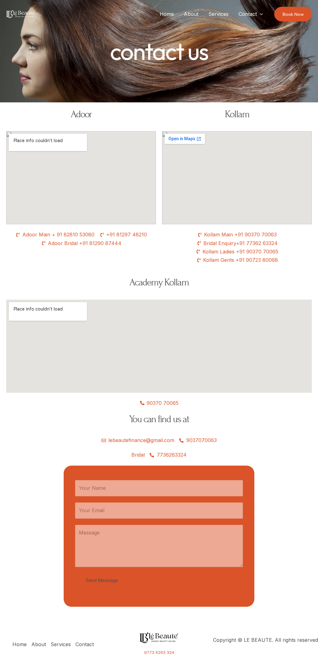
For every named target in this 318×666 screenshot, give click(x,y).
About (191, 14)
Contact (247, 14)
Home (167, 14)
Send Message (102, 580)
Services (218, 14)
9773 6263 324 (159, 652)
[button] (260, 14)
